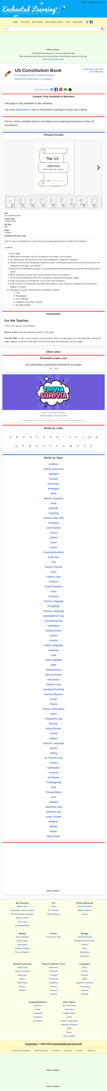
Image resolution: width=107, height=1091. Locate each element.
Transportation (54, 792)
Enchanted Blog (22, 925)
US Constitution (46, 79)
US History (37, 1021)
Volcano (53, 994)
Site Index (25, 22)
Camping (53, 513)
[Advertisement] (53, 42)
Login (83, 2)
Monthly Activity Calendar (22, 914)
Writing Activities (22, 948)
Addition (53, 464)
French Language (53, 601)
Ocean (53, 699)
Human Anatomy (22, 971)
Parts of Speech (22, 952)
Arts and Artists (69, 1005)
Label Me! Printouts (69, 1024)
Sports (53, 748)
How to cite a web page (21, 1050)
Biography (53, 488)
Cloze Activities (22, 937)
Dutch (84, 967)
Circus (53, 532)
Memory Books (53, 674)
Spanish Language (53, 743)
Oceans (53, 986)
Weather (53, 821)
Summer (53, 772)
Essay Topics (22, 940)
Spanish (84, 990)
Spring (53, 753)
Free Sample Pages (54, 22)
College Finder (69, 1013)
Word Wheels (69, 1036)
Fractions (53, 596)
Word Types (53, 836)
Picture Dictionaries (53, 709)
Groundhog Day (53, 620)
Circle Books (54, 527)
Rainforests (22, 982)
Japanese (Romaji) (84, 982)
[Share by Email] (65, 89)
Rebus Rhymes (85, 910)
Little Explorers (53, 914)
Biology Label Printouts (85, 940)
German (84, 975)
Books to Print (22, 918)
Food (53, 591)
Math (53, 664)
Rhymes (53, 723)
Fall (54, 562)
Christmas (53, 523)
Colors (53, 547)
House (53, 635)
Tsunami (53, 990)
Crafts (53, 906)
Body (53, 503)
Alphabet (54, 474)
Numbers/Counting (53, 689)
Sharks (22, 986)
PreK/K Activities (85, 906)
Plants (53, 713)
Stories (53, 762)
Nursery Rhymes (53, 694)
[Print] (70, 89)
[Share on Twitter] (51, 89)
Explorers (38, 1005)
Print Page (101, 2)
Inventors (38, 1017)
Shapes (53, 738)
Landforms (53, 982)
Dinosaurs (84, 956)
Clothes (53, 537)
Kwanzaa (53, 650)
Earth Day (53, 557)
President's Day (53, 718)
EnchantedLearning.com (67, 1044)
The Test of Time (53, 937)
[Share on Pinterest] (61, 89)
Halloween (53, 625)
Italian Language (53, 645)
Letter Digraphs (53, 660)
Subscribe (78, 22)
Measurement (53, 669)
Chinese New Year (53, 518)
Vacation (53, 802)
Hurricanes (53, 979)
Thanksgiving (53, 782)
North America (20, 79)
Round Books (53, 728)
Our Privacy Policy (41, 1050)
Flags (37, 1009)
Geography (53, 606)
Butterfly (53, 508)
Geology (53, 975)
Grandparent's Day (53, 616)
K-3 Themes (53, 910)
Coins (53, 542)
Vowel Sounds (53, 816)
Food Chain (22, 967)
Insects (54, 640)
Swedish (84, 994)
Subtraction (53, 767)
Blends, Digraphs (53, 498)
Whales (53, 826)
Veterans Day (53, 811)
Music (69, 1032)
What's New (37, 22)
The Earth (53, 971)
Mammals (22, 975)
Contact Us (68, 1050)
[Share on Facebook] (56, 89)
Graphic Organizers (69, 1021)
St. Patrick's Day (53, 758)
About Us (79, 1050)
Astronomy (53, 483)
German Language (53, 611)
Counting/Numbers (53, 552)
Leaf (53, 655)
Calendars (69, 1009)
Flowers (53, 581)
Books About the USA (93, 69)
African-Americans (53, 469)
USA (53, 797)
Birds (53, 493)
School (53, 733)
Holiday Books (54, 630)
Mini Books (53, 679)
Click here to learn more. (53, 59)
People (53, 704)
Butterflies (84, 952)
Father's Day (54, 576)
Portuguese (85, 986)
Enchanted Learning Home (22, 910)
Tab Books (53, 777)
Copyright (31, 1044)
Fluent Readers (53, 586)
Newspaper (22, 944)
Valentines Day (53, 806)
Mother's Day (53, 684)
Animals (53, 478)
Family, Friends (53, 567)
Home (15, 22)
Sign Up (91, 2)
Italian (84, 979)
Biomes (85, 944)
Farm (53, 571)
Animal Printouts (85, 937)
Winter (53, 831)
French (85, 971)
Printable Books (33, 79)
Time (53, 787)
